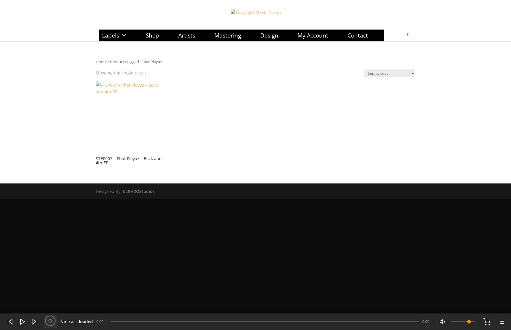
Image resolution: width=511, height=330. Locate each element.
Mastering (227, 35)
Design (269, 35)
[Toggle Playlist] (501, 321)
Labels (110, 35)
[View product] (50, 321)
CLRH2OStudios (139, 191)
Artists (186, 35)
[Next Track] (35, 321)
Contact (357, 35)
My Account (312, 35)
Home (101, 61)
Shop (152, 35)
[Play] (22, 321)
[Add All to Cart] (486, 321)
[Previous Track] (10, 321)
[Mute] (443, 321)
